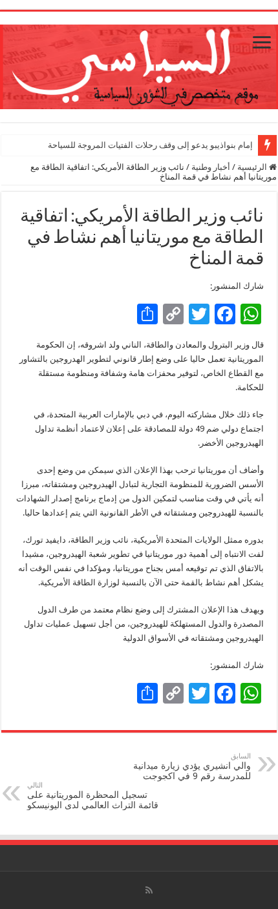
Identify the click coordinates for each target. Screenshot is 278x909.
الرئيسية (253, 167)
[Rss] (149, 890)
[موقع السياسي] (139, 64)
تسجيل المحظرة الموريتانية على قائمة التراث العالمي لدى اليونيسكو (92, 795)
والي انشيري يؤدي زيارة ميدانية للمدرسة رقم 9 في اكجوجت (192, 766)
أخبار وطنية (210, 167)
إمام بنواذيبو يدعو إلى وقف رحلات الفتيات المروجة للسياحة (150, 145)
